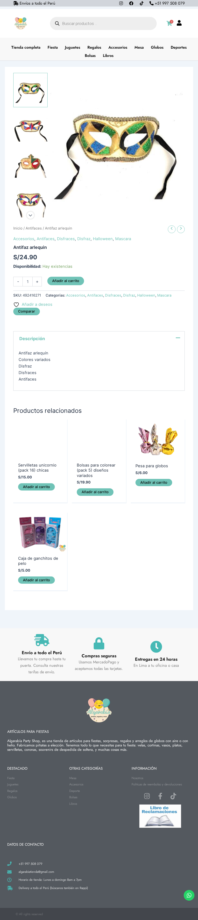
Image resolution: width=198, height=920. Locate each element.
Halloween (103, 238)
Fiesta (53, 47)
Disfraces (66, 238)
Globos (157, 47)
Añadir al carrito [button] (36, 487)
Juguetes (72, 47)
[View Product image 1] (30, 90)
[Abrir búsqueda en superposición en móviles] (103, 23)
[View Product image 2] (30, 126)
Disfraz (84, 238)
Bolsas (90, 55)
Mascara (123, 238)
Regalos (94, 47)
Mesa (139, 47)
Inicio (17, 228)
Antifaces (34, 228)
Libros (108, 55)
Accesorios (117, 47)
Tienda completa (25, 47)
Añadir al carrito (65, 281)
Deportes (179, 47)
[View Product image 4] (30, 200)
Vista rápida (40, 454)
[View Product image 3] (30, 163)
